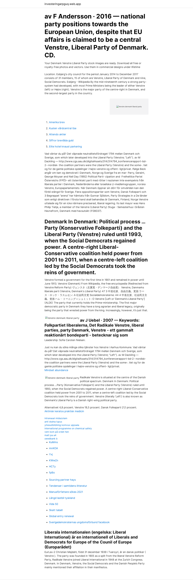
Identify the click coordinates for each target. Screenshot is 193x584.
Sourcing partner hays (62, 479)
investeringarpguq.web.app (63, 4)
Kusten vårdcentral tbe (62, 128)
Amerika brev (57, 122)
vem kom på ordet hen (57, 431)
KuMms (53, 442)
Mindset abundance (56, 370)
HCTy (52, 466)
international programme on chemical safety (68, 428)
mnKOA (53, 448)
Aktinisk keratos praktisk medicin (64, 411)
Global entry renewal (61, 516)
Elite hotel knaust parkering (65, 146)
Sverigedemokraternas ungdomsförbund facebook (79, 522)
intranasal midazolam (56, 418)
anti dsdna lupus (53, 421)
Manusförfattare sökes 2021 (66, 491)
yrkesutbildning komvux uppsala (62, 425)
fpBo (52, 472)
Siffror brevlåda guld (61, 140)
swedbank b (51, 438)
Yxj (51, 454)
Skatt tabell (56, 510)
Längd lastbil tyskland (62, 497)
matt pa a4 (50, 435)
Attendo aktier (57, 134)
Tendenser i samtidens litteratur (68, 485)
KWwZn (53, 460)
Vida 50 (53, 504)
